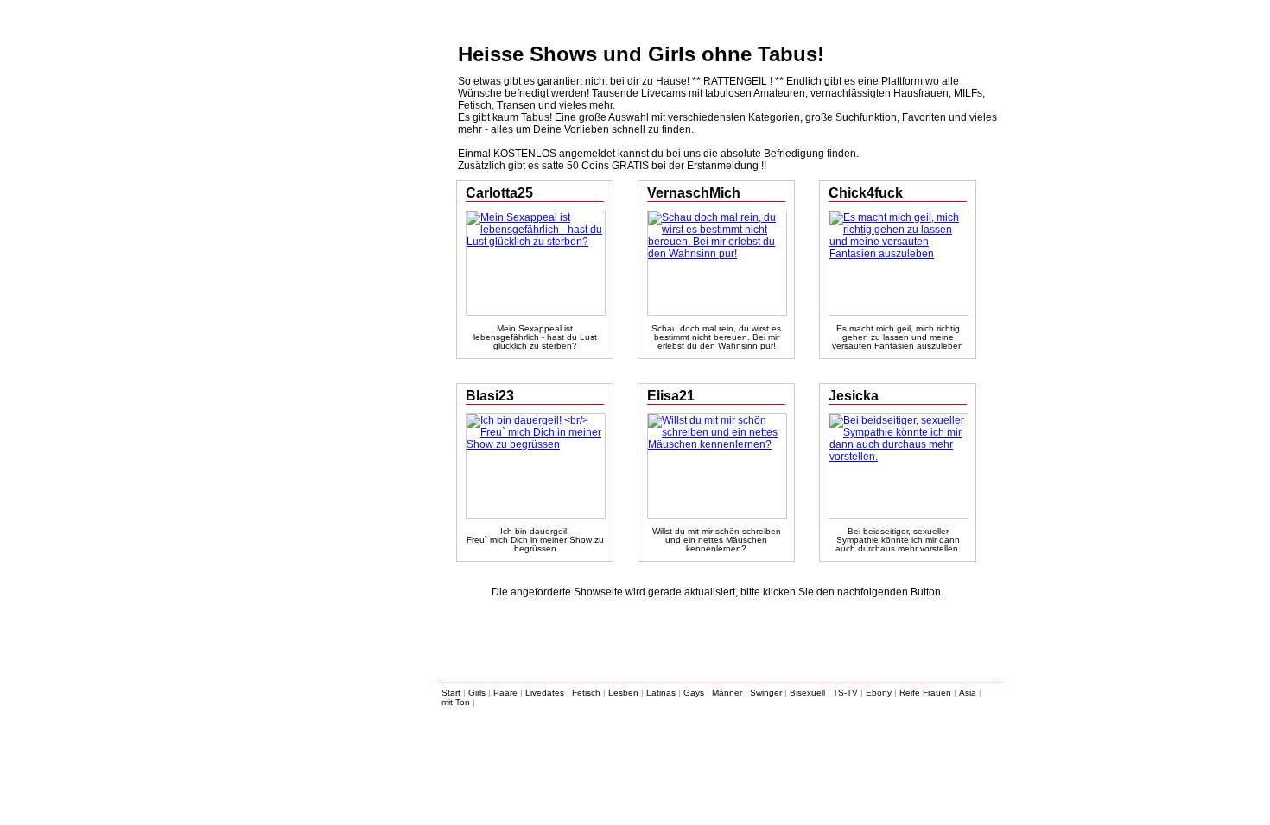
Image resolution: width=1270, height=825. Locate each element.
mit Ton (455, 702)
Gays (693, 692)
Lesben (623, 692)
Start (450, 692)
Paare (505, 692)
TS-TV (845, 692)
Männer (727, 692)
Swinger (766, 692)
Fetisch (586, 692)
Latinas (661, 692)
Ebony (879, 692)
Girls (477, 692)
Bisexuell (807, 692)
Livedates (544, 692)
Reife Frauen (925, 692)
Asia (967, 692)
